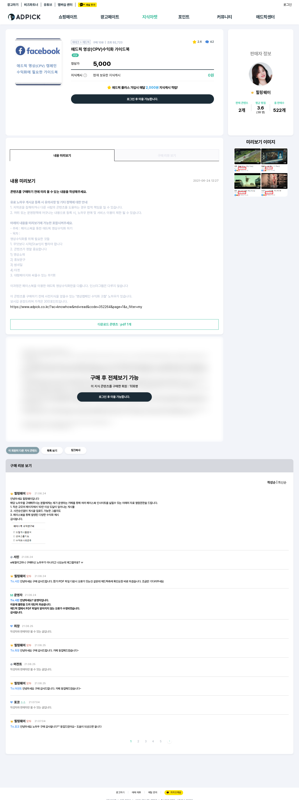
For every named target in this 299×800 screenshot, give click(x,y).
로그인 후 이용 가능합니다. (142, 99)
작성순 (271, 482)
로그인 (287, 4)
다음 (169, 741)
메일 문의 (152, 792)
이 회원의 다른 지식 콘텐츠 (22, 450)
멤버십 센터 (65, 5)
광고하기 (12, 5)
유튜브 (48, 5)
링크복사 (75, 450)
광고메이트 (109, 17)
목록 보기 (52, 450)
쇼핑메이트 (68, 17)
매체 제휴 (136, 792)
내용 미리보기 (62, 155)
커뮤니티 (224, 17)
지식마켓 (149, 17)
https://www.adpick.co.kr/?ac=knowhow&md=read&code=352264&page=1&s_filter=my (76, 307)
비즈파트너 (31, 5)
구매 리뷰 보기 (167, 155)
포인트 (183, 17)
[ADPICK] (33, 17)
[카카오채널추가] (87, 4)
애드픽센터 (265, 17)
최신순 (282, 482)
